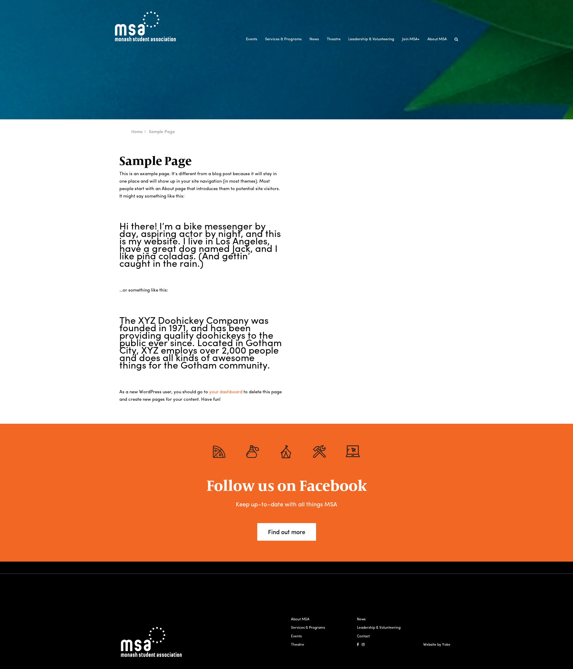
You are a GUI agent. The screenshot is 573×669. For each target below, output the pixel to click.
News (314, 38)
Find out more (286, 531)
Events (251, 38)
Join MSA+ (411, 38)
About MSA (437, 38)
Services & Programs (283, 38)
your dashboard (225, 391)
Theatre (334, 38)
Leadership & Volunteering (371, 38)
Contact (363, 636)
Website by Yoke (436, 644)
